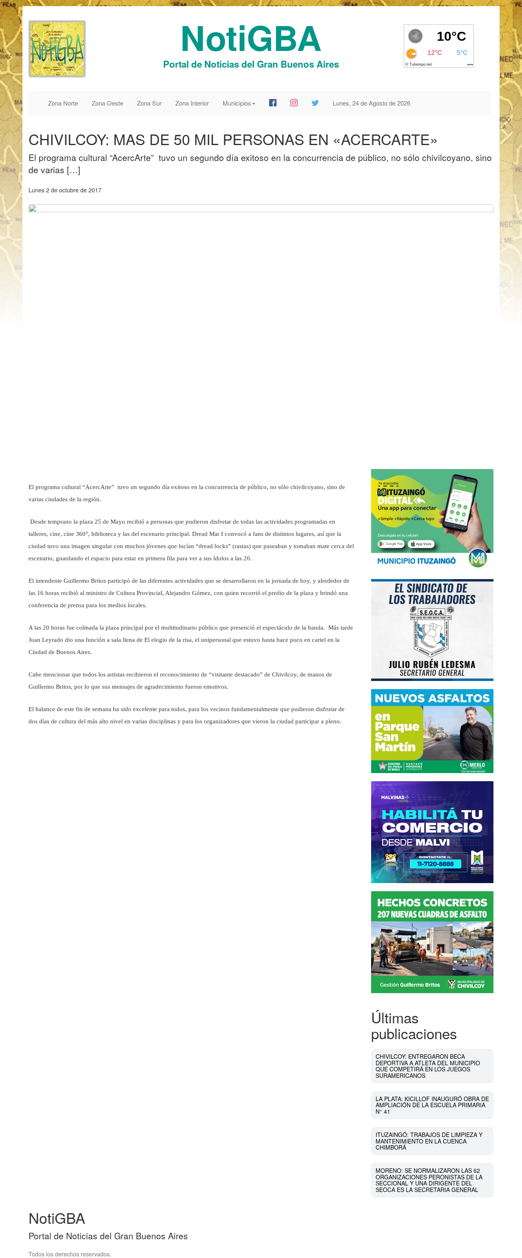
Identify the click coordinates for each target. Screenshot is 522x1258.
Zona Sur (149, 103)
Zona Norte (63, 103)
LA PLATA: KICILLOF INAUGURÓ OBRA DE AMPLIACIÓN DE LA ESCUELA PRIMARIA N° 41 (432, 1105)
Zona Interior (192, 103)
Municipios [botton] (237, 103)
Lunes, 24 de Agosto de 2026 (371, 103)
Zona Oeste (107, 103)
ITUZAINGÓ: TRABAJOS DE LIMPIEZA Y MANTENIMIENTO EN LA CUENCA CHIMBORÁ (429, 1140)
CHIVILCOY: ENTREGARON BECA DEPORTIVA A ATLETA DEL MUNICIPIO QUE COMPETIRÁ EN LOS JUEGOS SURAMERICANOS (428, 1065)
